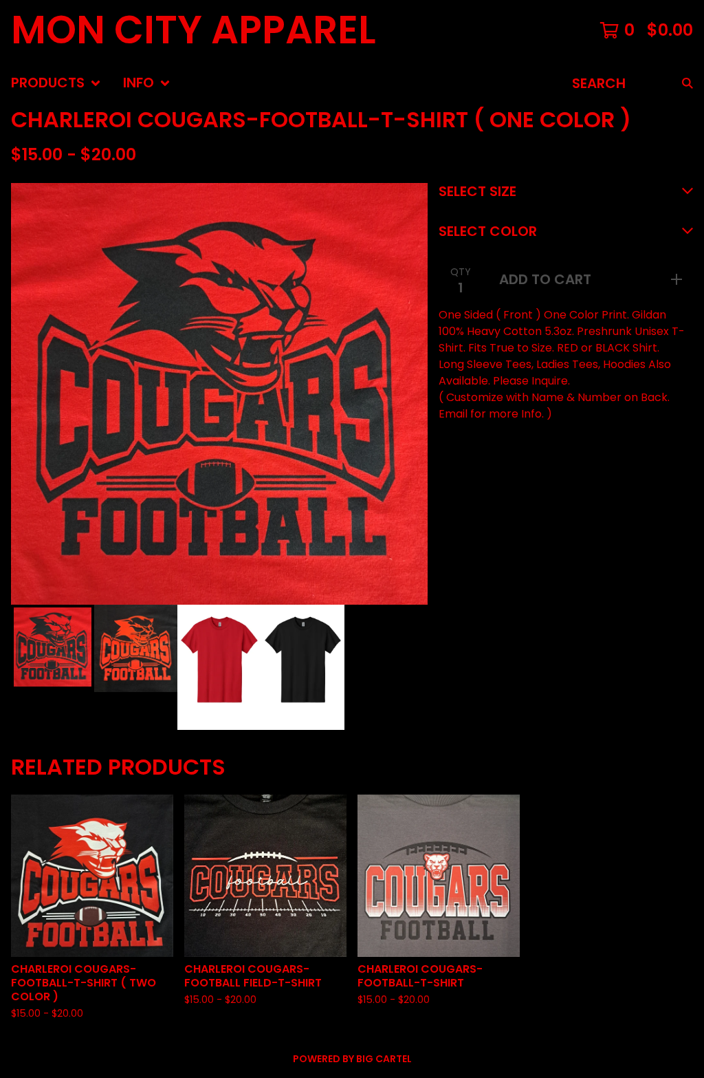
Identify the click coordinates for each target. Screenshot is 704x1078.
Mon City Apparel (193, 30)
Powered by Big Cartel (352, 1059)
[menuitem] (56, 83)
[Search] (687, 83)
